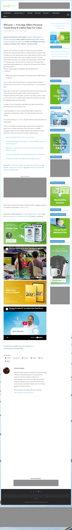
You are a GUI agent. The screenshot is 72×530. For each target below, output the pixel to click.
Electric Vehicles (19, 13)
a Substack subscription (33, 37)
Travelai (20, 119)
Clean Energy (7, 13)
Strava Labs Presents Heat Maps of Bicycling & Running (22, 158)
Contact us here (24, 207)
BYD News (29, 13)
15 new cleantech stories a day (31, 214)
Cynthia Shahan (12, 30)
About (5, 16)
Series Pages (55, 13)
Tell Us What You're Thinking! (21, 30)
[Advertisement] (44, 5)
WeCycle (6, 82)
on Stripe (13, 39)
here (32, 346)
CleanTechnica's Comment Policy (13, 348)
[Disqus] (25, 415)
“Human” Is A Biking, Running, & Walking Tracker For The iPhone (25, 154)
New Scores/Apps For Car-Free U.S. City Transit (20, 137)
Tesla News (38, 13)
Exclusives (46, 13)
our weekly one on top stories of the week (18, 216)
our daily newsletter (35, 167)
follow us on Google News (11, 170)
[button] (11, 13)
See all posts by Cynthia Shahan (23, 392)
